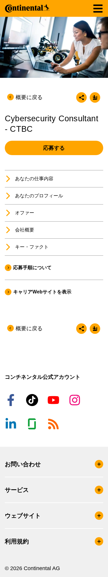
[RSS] (54, 424)
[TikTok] (33, 400)
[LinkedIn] (12, 424)
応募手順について (32, 267)
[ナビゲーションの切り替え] (98, 8)
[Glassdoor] (33, 424)
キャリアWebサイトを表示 (42, 291)
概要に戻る (29, 97)
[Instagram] (75, 400)
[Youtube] (54, 400)
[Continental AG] (27, 8)
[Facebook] (12, 400)
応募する (54, 148)
